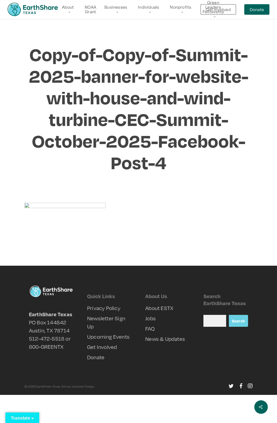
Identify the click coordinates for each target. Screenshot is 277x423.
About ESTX (159, 308)
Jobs (150, 318)
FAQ (150, 328)
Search (238, 320)
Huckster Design (83, 386)
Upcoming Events (108, 337)
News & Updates (165, 339)
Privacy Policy (103, 308)
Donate (95, 357)
